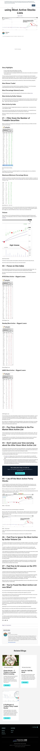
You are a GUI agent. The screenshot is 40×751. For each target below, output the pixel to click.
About (15, 743)
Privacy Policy (18, 743)
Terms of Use (22, 743)
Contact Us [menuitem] (3, 733)
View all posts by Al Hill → (12, 642)
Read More (7, 685)
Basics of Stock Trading (9, 667)
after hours (7, 456)
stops (18, 209)
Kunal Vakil (8, 36)
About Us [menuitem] (3, 732)
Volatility (3, 178)
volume (31, 93)
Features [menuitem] (3, 730)
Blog (25, 743)
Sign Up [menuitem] (12, 730)
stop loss (7, 509)
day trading (19, 179)
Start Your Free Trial (20, 473)
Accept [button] (33, 5)
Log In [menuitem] (12, 732)
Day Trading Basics (7, 625)
